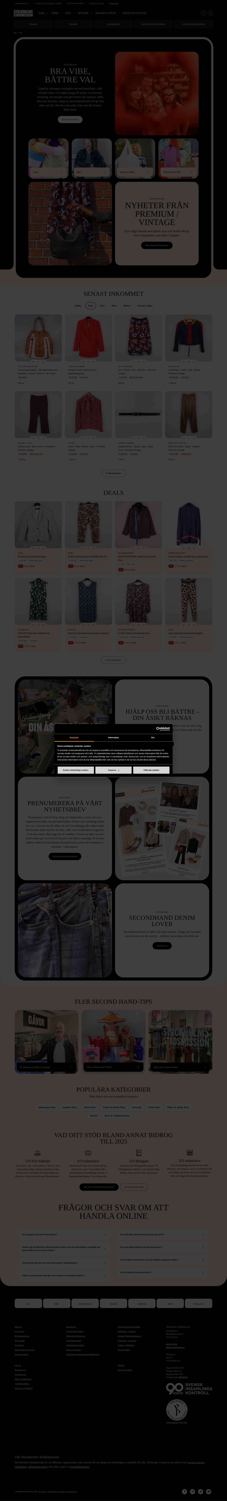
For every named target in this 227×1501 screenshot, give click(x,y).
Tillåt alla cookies (151, 770)
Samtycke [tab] (74, 737)
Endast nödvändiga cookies (75, 770)
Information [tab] (113, 737)
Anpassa (112, 770)
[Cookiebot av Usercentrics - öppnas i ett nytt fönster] (158, 729)
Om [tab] (152, 737)
